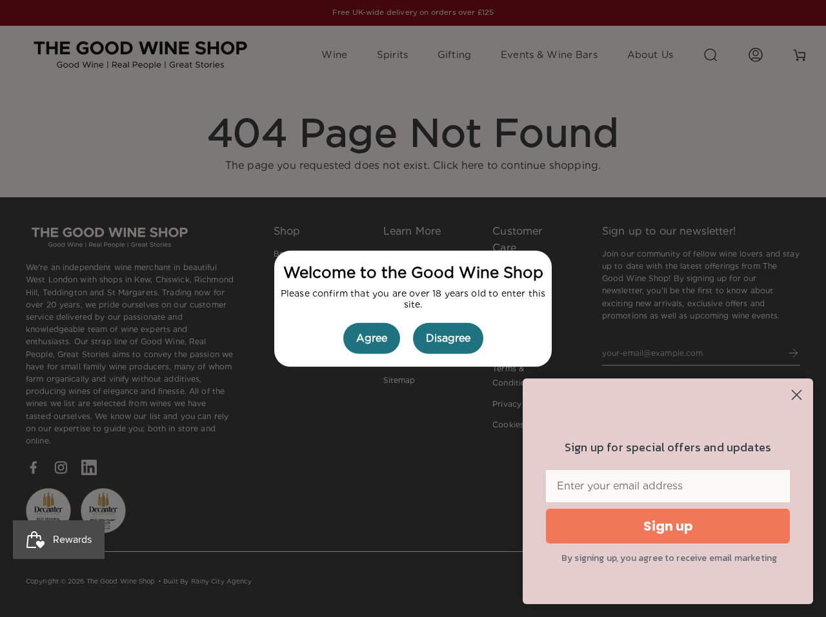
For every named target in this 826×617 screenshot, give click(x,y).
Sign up (668, 526)
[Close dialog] (796, 395)
